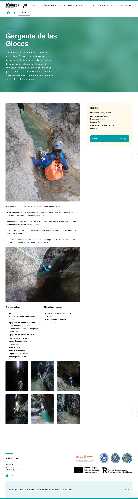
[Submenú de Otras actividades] (114, 5)
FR (127, 5)
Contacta (24, 13)
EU (122, 5)
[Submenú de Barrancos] (60, 5)
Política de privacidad (27, 489)
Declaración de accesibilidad (62, 489)
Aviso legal (13, 489)
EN (125, 5)
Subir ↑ (126, 489)
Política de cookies (43, 489)
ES (130, 5)
